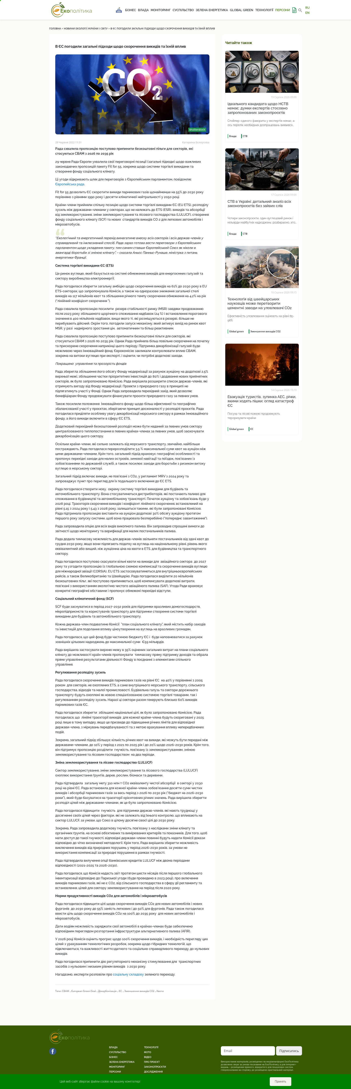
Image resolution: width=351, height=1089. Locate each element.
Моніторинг (161, 10)
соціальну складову (128, 974)
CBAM (65, 991)
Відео (147, 1057)
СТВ (245, 136)
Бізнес (130, 10)
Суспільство (183, 10)
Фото (147, 1052)
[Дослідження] (294, 10)
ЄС (120, 991)
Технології (264, 10)
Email (228, 1050)
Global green (241, 10)
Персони (282, 10)
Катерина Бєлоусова (195, 142)
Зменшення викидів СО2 (139, 991)
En (307, 12)
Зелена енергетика (212, 10)
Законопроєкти (155, 1066)
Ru (307, 8)
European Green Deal (83, 991)
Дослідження (153, 1071)
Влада (143, 10)
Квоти (160, 991)
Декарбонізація (107, 991)
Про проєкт (152, 1062)
